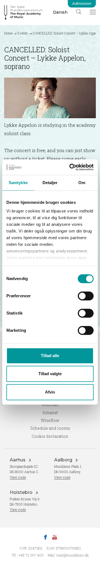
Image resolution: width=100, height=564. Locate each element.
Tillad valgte (50, 373)
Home (8, 33)
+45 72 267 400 (31, 555)
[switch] (86, 295)
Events (23, 33)
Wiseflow (50, 420)
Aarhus (18, 459)
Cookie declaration (50, 436)
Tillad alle (50, 355)
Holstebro (22, 492)
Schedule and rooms (50, 428)
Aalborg (63, 459)
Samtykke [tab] (18, 182)
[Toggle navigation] (93, 12)
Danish (60, 12)
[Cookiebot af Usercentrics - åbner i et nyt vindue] (71, 167)
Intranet (50, 412)
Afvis (50, 392)
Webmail (50, 404)
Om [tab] (81, 182)
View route (18, 477)
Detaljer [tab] (50, 182)
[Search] (78, 11)
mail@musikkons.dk (72, 555)
